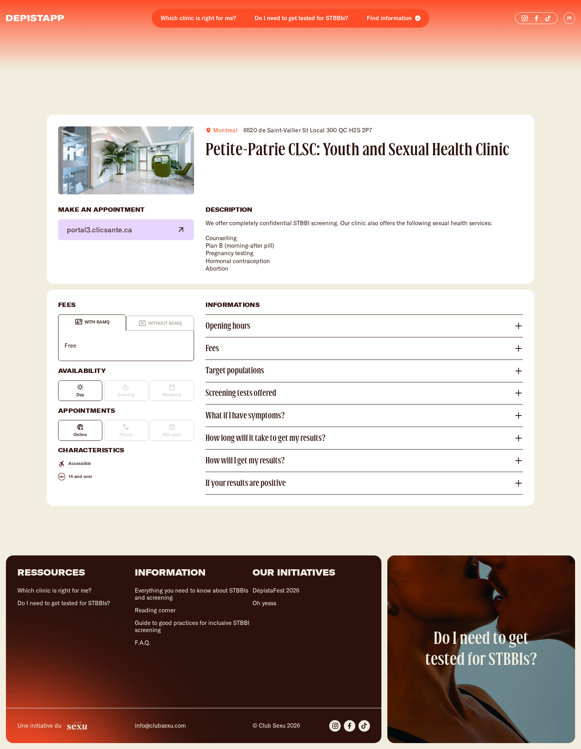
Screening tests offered (241, 393)
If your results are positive (246, 483)
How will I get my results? (245, 460)
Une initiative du (39, 725)
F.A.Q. (142, 642)
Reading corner (155, 610)
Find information (389, 18)
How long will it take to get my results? (266, 438)
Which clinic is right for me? (198, 18)
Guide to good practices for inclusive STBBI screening (192, 626)
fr (569, 18)
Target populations (235, 370)
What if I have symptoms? (245, 415)
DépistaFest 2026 (276, 590)
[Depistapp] (35, 18)
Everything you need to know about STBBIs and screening (191, 594)
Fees (212, 348)
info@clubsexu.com (160, 725)
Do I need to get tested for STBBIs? (301, 18)
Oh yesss (264, 603)
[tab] (92, 322)
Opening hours (228, 326)
